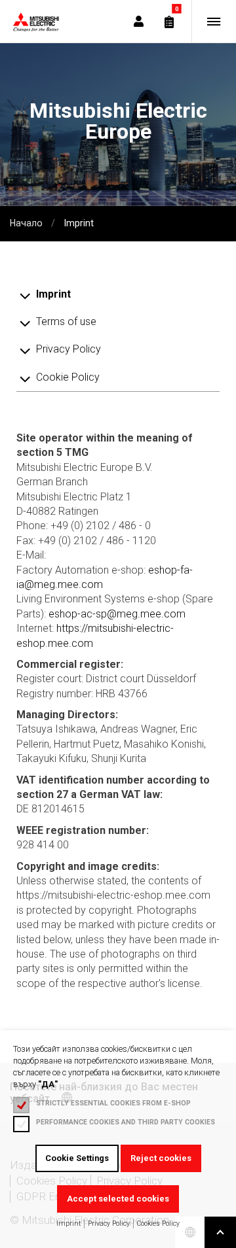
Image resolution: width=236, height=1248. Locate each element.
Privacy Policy (109, 1223)
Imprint (68, 1223)
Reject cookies (160, 1158)
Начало (26, 223)
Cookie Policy (68, 377)
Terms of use (66, 321)
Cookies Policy (158, 1223)
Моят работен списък (169, 22)
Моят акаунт (138, 21)
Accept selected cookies (118, 1199)
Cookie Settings (77, 1158)
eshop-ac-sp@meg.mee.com (117, 614)
